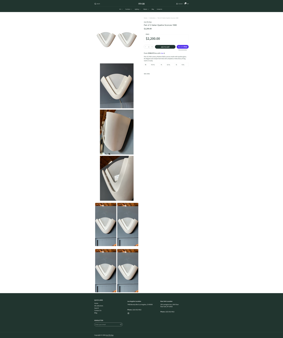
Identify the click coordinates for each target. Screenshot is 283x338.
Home (96, 303)
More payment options (182, 49)
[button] (97, 4)
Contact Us (97, 310)
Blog (95, 313)
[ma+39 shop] (141, 3)
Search (96, 308)
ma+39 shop (148, 22)
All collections (98, 306)
